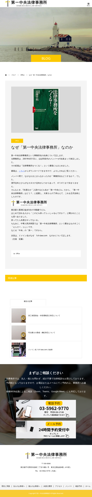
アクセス (58, 486)
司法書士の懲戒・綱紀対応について (41, 332)
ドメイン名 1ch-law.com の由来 (40, 349)
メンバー (68, 486)
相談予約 (78, 486)
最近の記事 (28, 301)
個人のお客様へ (34, 486)
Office (17, 141)
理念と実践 (6, 486)
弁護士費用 (47, 486)
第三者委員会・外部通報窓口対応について (44, 315)
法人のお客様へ (19, 486)
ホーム (87, 486)
